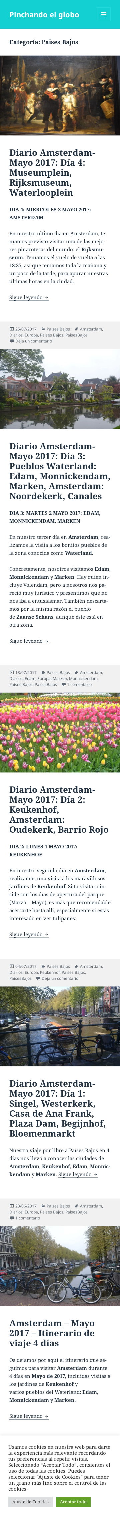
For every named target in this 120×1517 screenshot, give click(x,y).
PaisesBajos (76, 335)
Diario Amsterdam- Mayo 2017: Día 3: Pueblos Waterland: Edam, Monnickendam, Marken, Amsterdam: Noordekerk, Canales (60, 471)
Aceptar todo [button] (73, 1502)
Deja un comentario (33, 341)
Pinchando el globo (44, 14)
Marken (60, 678)
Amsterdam (91, 329)
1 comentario (79, 684)
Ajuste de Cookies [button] (30, 1502)
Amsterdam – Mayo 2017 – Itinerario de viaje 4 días (52, 1333)
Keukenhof (50, 972)
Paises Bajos (58, 329)
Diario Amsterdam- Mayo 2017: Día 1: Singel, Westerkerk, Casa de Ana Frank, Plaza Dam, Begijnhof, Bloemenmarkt (57, 1108)
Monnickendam (83, 678)
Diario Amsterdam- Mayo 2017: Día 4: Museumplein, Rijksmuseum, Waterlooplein (52, 172)
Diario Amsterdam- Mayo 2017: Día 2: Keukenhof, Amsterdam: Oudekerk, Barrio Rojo (59, 809)
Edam (30, 678)
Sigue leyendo (29, 297)
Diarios (16, 335)
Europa (31, 335)
